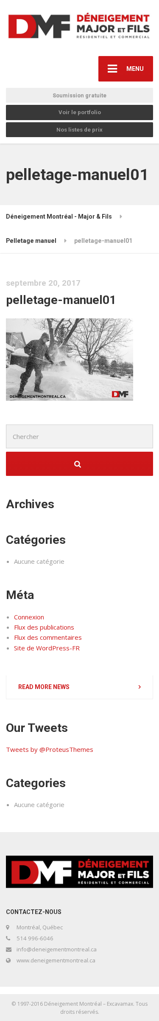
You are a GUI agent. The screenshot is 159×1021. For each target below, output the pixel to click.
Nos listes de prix (79, 130)
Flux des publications (44, 627)
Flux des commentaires (48, 637)
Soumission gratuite (79, 95)
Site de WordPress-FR (47, 648)
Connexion (29, 617)
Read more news (44, 686)
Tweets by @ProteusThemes (49, 749)
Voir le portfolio (80, 112)
